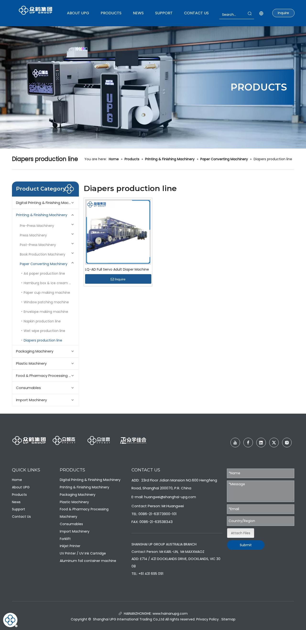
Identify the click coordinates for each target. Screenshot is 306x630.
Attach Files (240, 533)
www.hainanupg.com (170, 613)
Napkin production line (42, 321)
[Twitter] (274, 442)
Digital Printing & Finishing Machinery (47, 202)
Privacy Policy (207, 619)
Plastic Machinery (31, 363)
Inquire (283, 13)
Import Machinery (31, 399)
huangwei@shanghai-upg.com (170, 497)
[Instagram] (287, 442)
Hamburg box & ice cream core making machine (51, 283)
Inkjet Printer (70, 546)
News (16, 502)
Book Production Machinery (42, 254)
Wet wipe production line (44, 330)
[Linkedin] (261, 442)
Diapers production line (43, 340)
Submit (246, 545)
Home (17, 479)
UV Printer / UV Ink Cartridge (83, 553)
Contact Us (21, 516)
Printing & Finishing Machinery (41, 214)
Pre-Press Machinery (37, 225)
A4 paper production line (44, 273)
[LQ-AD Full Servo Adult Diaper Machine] (118, 231)
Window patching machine (46, 302)
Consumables (28, 387)
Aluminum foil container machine (88, 560)
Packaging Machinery (34, 351)
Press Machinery (33, 235)
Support (18, 509)
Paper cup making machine (47, 292)
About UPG (21, 487)
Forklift (65, 538)
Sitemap (228, 619)
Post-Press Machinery (38, 244)
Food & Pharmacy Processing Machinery (47, 375)
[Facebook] (248, 442)
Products (19, 494)
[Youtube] (235, 442)
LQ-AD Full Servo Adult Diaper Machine (117, 269)
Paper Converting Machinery (43, 264)
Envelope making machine (46, 311)
